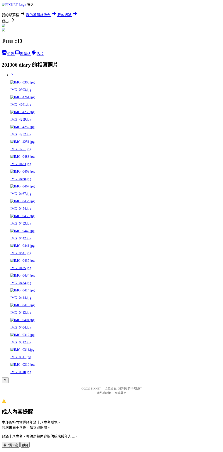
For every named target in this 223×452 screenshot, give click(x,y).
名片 (40, 54)
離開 (25, 445)
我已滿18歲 (10, 445)
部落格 (25, 54)
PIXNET (96, 388)
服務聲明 (120, 393)
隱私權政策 (104, 393)
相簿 (11, 54)
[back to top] (5, 380)
